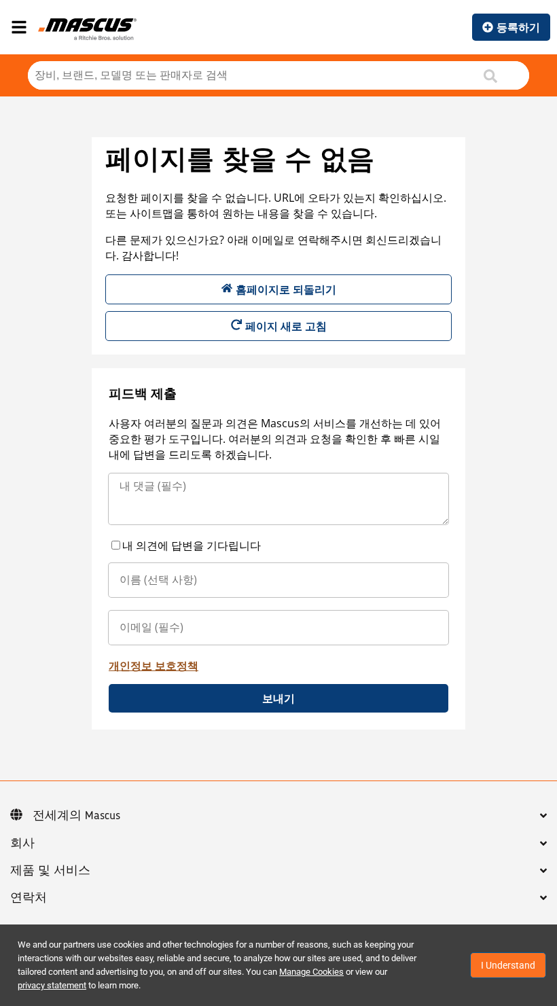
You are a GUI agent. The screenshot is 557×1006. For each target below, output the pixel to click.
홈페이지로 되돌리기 (286, 289)
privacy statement (52, 985)
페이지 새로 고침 (286, 326)
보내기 (278, 698)
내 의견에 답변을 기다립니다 (191, 545)
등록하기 (518, 27)
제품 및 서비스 (50, 871)
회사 (22, 844)
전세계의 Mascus (76, 816)
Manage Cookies (311, 972)
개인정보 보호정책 (153, 665)
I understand (508, 965)
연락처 (28, 898)
